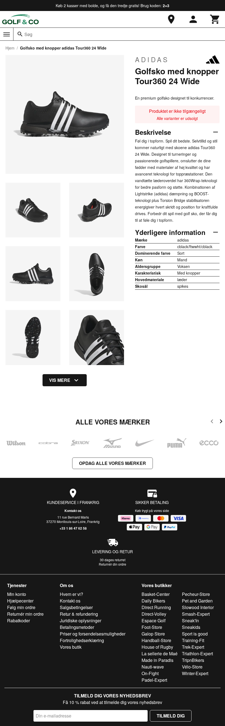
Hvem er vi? (71, 594)
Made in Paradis (157, 660)
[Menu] (6, 34)
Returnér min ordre (25, 614)
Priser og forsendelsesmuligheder (92, 634)
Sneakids (191, 627)
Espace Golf (153, 620)
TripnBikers (193, 660)
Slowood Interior (198, 607)
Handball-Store (156, 640)
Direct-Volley (154, 614)
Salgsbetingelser (76, 607)
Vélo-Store (192, 667)
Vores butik (70, 647)
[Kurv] (215, 19)
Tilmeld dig (171, 716)
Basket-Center (156, 594)
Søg (28, 34)
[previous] (212, 422)
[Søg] (20, 34)
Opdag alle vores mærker (112, 463)
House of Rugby (157, 647)
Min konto (16, 594)
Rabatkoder (18, 620)
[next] (221, 422)
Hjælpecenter (20, 601)
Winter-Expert (195, 673)
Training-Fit (193, 640)
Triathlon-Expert (197, 653)
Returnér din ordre (112, 564)
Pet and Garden (197, 601)
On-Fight (150, 673)
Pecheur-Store (196, 594)
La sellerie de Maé (160, 653)
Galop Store (153, 634)
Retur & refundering (79, 614)
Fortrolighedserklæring (82, 640)
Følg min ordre (21, 607)
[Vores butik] (171, 19)
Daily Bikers (153, 601)
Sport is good (195, 634)
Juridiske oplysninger (80, 620)
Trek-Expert (193, 647)
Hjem (10, 48)
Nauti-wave (153, 667)
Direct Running (156, 607)
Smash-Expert (196, 614)
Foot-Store (152, 627)
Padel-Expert (154, 680)
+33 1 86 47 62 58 (73, 528)
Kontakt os (72, 510)
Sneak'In (190, 620)
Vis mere (59, 380)
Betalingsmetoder (77, 627)
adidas (152, 59)
